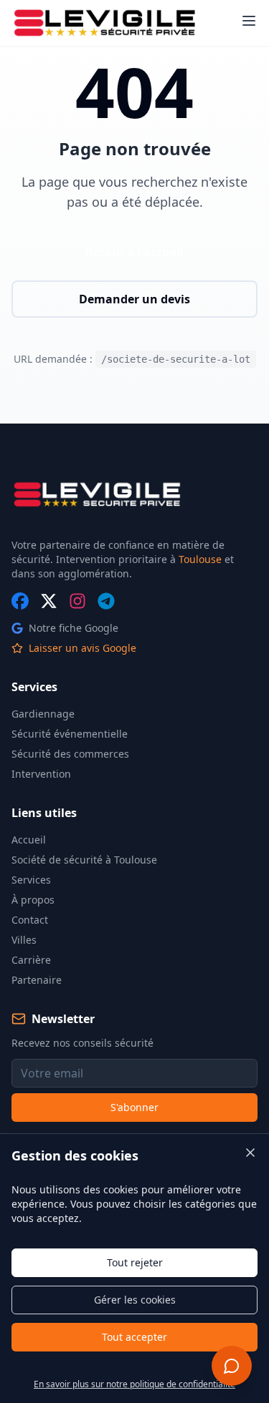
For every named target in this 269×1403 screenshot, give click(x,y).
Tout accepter (134, 1337)
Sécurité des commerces (70, 754)
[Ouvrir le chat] (232, 1366)
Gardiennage (43, 713)
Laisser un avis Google (82, 648)
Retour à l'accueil (134, 252)
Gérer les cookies (135, 1299)
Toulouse (200, 559)
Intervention (41, 774)
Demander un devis (134, 299)
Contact (29, 920)
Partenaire (36, 980)
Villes (24, 940)
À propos (33, 899)
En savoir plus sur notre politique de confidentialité (134, 1384)
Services (31, 879)
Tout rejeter (135, 1262)
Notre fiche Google (73, 628)
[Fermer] (250, 1152)
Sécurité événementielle (69, 733)
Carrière (31, 960)
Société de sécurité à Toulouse (84, 859)
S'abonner (134, 1107)
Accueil (28, 839)
